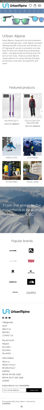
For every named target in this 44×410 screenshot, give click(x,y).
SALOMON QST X (12, 121)
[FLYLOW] (31, 250)
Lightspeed (6, 403)
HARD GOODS (11, 158)
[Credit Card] (21, 407)
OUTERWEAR (32, 158)
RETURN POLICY (8, 368)
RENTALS (6, 332)
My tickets (6, 350)
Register (5, 344)
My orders (6, 347)
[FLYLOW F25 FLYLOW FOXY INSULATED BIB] (32, 105)
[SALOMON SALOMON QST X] (11, 105)
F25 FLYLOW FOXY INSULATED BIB (32, 122)
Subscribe (34, 390)
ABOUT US (6, 329)
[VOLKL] (15, 292)
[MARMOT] (12, 271)
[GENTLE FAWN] (12, 261)
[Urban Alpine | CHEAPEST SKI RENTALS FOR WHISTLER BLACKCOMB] (14, 5)
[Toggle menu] (39, 5)
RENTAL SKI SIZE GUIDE (11, 374)
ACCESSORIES (11, 182)
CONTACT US (7, 335)
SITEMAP (5, 381)
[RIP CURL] (31, 271)
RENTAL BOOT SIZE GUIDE (12, 377)
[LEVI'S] (31, 261)
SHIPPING (6, 371)
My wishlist (6, 353)
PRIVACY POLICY (9, 365)
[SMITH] (12, 282)
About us (6, 361)
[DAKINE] (12, 250)
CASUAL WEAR (32, 182)
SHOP (4, 326)
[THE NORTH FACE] (31, 282)
